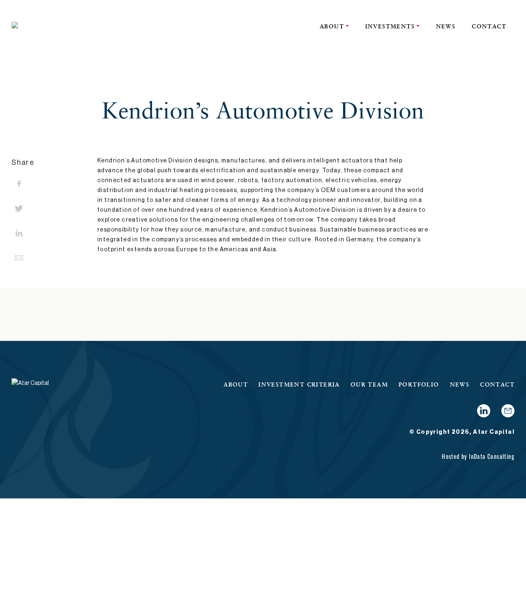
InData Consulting (491, 456)
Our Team (369, 384)
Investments (390, 26)
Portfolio (419, 384)
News (446, 26)
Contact (489, 26)
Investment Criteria (299, 384)
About (332, 26)
